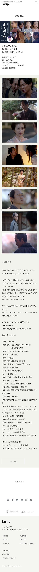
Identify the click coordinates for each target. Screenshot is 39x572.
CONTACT (6, 554)
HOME (5, 536)
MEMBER (23, 540)
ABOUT (5, 540)
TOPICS (6, 543)
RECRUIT (6, 550)
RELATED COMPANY (27, 543)
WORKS (23, 536)
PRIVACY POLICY (9, 558)
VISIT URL (13, 461)
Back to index (19, 481)
